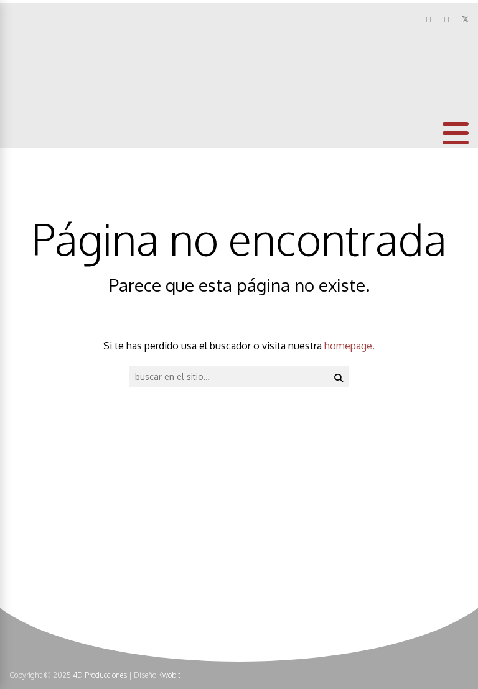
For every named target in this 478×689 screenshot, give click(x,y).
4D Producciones (100, 675)
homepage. (349, 346)
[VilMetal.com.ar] (50, 85)
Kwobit (169, 675)
